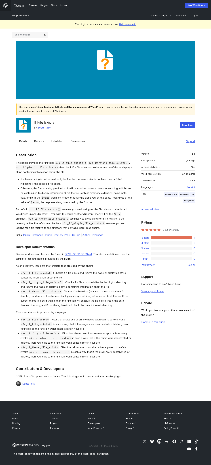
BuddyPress (171, 428)
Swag (130, 428)
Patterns (54, 428)
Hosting (16, 423)
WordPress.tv (96, 428)
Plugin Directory (20, 15)
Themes (54, 418)
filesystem (189, 200)
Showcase (55, 413)
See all (191, 264)
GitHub (76, 235)
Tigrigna (46, 445)
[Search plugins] (45, 35)
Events (129, 418)
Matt (167, 418)
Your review (148, 264)
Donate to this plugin (153, 322)
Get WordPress (196, 5)
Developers (94, 423)
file (192, 194)
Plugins (53, 423)
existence (184, 194)
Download (187, 125)
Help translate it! (127, 24)
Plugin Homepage (33, 235)
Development (78, 141)
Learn (91, 413)
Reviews (39, 141)
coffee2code (171, 194)
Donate (131, 423)
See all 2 (191, 187)
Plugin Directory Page (57, 235)
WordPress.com (173, 413)
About (15, 413)
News (15, 418)
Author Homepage (92, 235)
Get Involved (132, 413)
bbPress (169, 423)
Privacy (16, 428)
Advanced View (150, 209)
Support (190, 141)
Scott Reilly (44, 127)
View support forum (152, 291)
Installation (57, 141)
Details (23, 141)
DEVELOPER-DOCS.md (78, 254)
